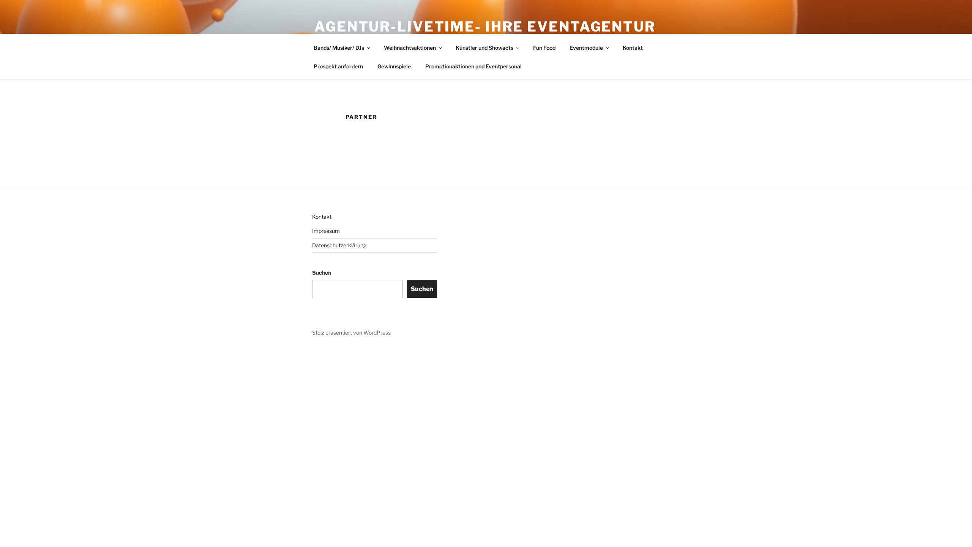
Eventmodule (586, 47)
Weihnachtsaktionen (410, 47)
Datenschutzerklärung (339, 245)
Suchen (321, 272)
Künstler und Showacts (484, 47)
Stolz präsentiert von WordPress (351, 332)
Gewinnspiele (394, 66)
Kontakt (633, 47)
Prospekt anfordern (338, 66)
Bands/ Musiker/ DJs (339, 47)
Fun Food (544, 47)
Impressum (326, 231)
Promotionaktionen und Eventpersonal (473, 66)
